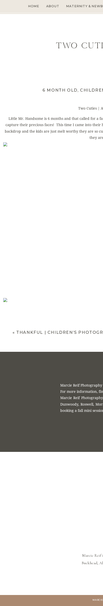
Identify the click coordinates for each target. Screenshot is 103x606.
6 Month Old (60, 90)
